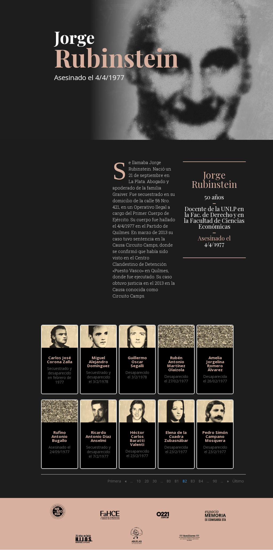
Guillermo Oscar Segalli (137, 361)
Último (238, 481)
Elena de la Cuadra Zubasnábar (176, 436)
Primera (114, 481)
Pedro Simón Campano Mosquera (215, 436)
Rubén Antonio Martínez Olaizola (176, 363)
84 (201, 481)
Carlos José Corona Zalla (59, 359)
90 (215, 481)
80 (169, 481)
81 (177, 481)
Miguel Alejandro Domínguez (98, 361)
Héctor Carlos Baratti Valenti (137, 438)
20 (146, 481)
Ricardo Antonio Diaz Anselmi (98, 436)
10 (138, 481)
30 (154, 481)
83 (193, 481)
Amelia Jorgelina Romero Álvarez (215, 363)
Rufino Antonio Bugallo (59, 436)
